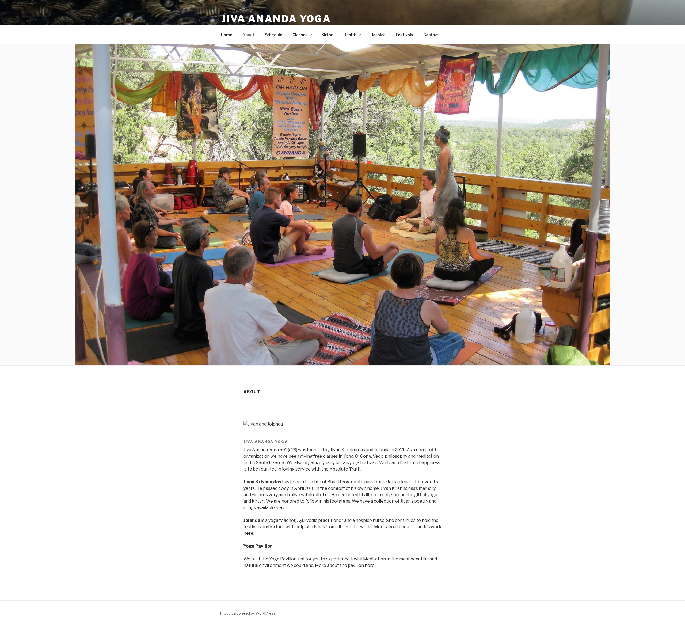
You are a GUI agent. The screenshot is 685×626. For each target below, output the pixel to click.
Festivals (404, 34)
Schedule (273, 34)
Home (226, 34)
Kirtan (327, 34)
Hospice (378, 34)
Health (350, 34)
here (281, 507)
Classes (299, 34)
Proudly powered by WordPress (248, 613)
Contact (431, 34)
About (248, 34)
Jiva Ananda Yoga (276, 19)
